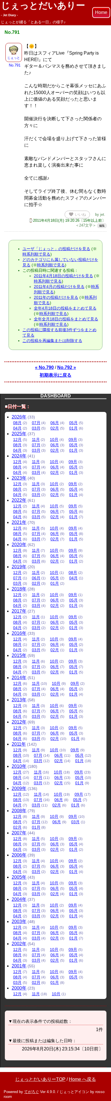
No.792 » (66, 367)
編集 (102, 225)
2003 (19, 921)
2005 (19, 877)
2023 (19, 478)
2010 (19, 766)
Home (101, 12)
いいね (77, 214)
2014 (19, 677)
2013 (19, 699)
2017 (19, 611)
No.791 (14, 65)
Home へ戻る (82, 1079)
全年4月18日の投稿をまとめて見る (65, 308)
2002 (19, 943)
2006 (19, 855)
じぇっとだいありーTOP (40, 1079)
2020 (19, 544)
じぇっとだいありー (43, 8)
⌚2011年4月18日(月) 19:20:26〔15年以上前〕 (67, 220)
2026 (19, 416)
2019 (19, 566)
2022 (19, 500)
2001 (19, 965)
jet (102, 214)
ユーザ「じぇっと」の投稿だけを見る (56, 248)
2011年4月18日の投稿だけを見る (63, 275)
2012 (19, 722)
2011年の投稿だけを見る (56, 297)
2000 (19, 988)
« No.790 (44, 367)
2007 (19, 832)
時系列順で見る (36, 254)
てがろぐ (31, 1092)
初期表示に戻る (55, 375)
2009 (19, 788)
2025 (19, 433)
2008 (19, 810)
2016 (19, 633)
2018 (19, 588)
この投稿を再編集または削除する (52, 340)
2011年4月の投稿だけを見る (59, 286)
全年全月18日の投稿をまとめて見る (66, 319)
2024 (19, 455)
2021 (19, 522)
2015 (19, 655)
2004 (19, 899)
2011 (19, 744)
